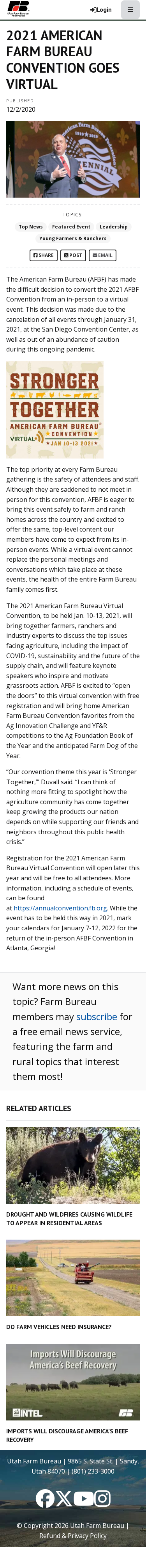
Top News (31, 226)
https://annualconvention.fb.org (60, 908)
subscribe (96, 1016)
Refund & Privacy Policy (73, 1535)
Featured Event (71, 226)
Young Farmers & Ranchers (73, 238)
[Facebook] (45, 1503)
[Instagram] (102, 1503)
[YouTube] (83, 1503)
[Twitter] (64, 1503)
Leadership (114, 226)
